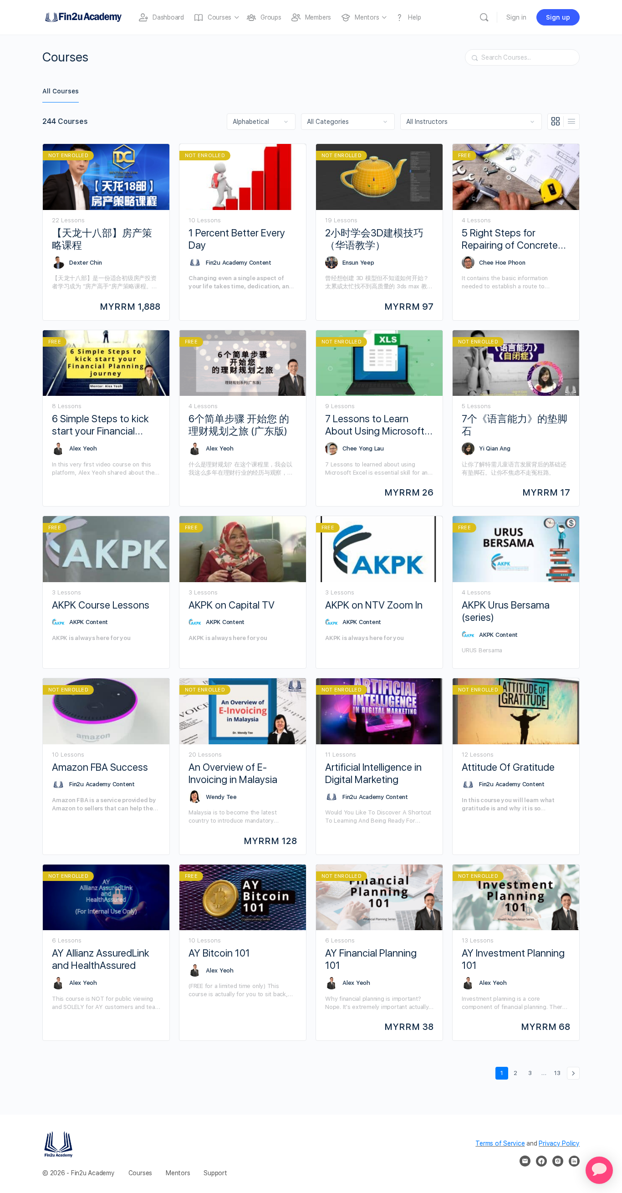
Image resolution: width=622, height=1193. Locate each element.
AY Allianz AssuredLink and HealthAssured (100, 959)
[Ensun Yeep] (331, 262)
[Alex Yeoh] (58, 448)
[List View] (571, 121)
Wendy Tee (221, 797)
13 (559, 1073)
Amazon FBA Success (100, 767)
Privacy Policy (559, 1143)
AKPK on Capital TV (232, 605)
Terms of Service (500, 1143)
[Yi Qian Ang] (468, 448)
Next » (573, 1073)
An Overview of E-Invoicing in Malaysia (233, 773)
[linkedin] (574, 1161)
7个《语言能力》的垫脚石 (514, 425)
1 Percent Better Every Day (237, 239)
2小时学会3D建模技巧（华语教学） (374, 239)
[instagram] (557, 1161)
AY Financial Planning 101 (371, 959)
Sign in (516, 17)
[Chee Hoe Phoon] (468, 262)
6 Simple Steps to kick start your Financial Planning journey (100, 425)
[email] (525, 1161)
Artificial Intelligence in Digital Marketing (373, 773)
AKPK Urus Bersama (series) (506, 611)
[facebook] (541, 1161)
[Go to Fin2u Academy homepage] (83, 16)
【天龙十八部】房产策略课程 (102, 239)
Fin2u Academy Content (238, 262)
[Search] (484, 17)
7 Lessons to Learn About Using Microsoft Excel (374, 425)
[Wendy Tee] (195, 796)
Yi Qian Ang (494, 448)
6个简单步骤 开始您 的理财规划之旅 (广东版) (239, 425)
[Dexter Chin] (58, 262)
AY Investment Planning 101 (513, 959)
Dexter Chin (85, 262)
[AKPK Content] (58, 622)
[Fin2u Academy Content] (195, 262)
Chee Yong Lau (363, 448)
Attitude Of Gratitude (508, 767)
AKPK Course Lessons (100, 605)
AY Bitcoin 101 (219, 953)
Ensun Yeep (358, 262)
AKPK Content (88, 622)
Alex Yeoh (83, 448)
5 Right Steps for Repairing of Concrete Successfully (510, 239)
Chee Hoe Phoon (502, 262)
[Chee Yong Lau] (331, 448)
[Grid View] (556, 121)
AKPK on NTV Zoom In (374, 605)
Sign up (558, 17)
